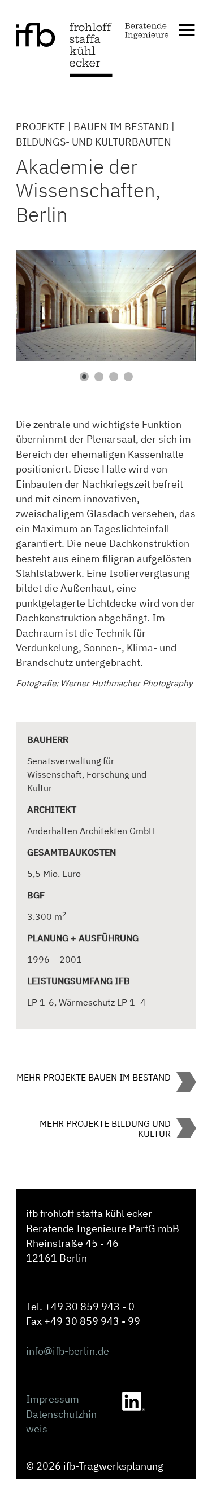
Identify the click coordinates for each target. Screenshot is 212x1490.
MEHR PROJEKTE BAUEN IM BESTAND (93, 1077)
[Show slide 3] (113, 376)
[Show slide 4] (128, 376)
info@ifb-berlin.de (67, 1350)
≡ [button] (186, 31)
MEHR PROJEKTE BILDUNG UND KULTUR (105, 1128)
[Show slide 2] (98, 376)
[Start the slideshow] (161, 305)
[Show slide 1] (84, 376)
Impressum (52, 1398)
